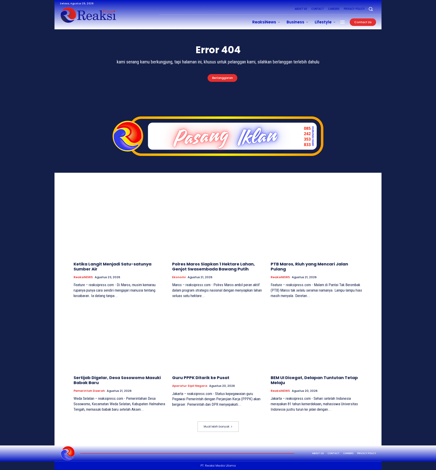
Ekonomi (179, 277)
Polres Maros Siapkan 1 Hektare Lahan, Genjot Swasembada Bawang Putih (213, 266)
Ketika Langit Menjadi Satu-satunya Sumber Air (112, 266)
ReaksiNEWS (83, 277)
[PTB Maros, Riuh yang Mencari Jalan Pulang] (316, 224)
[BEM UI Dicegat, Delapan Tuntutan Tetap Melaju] (316, 337)
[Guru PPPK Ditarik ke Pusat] (218, 337)
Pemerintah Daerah (89, 391)
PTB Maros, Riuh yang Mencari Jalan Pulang (309, 266)
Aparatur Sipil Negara (189, 386)
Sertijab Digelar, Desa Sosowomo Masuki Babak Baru (117, 380)
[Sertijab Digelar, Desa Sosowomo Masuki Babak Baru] (119, 337)
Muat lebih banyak (216, 426)
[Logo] (68, 453)
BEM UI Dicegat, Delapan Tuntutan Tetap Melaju (314, 380)
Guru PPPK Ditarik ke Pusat (200, 377)
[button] (370, 8)
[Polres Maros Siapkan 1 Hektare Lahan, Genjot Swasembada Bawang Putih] (218, 224)
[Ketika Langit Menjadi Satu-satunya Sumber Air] (119, 224)
